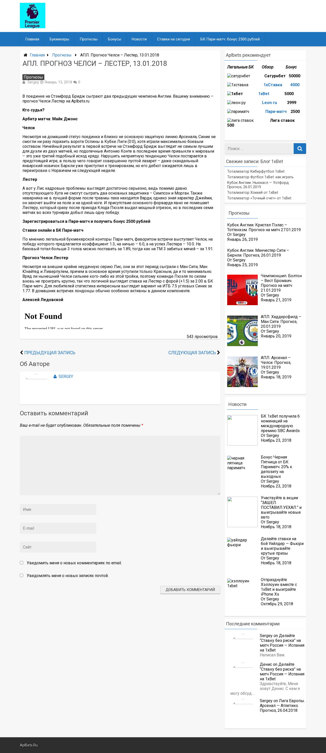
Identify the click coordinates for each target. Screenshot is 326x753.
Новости (139, 39)
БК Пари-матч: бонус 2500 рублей (230, 39)
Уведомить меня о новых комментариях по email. (74, 562)
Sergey (33, 82)
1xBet (264, 93)
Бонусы (114, 39)
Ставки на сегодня (173, 39)
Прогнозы (89, 39)
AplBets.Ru (29, 745)
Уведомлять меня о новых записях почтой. (67, 575)
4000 (295, 84)
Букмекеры (59, 39)
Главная (32, 39)
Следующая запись (192, 352)
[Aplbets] (32, 26)
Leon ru (269, 102)
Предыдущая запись (49, 352)
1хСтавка (273, 84)
